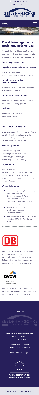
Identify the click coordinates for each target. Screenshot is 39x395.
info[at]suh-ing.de (21, 5)
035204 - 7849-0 (21, 2)
